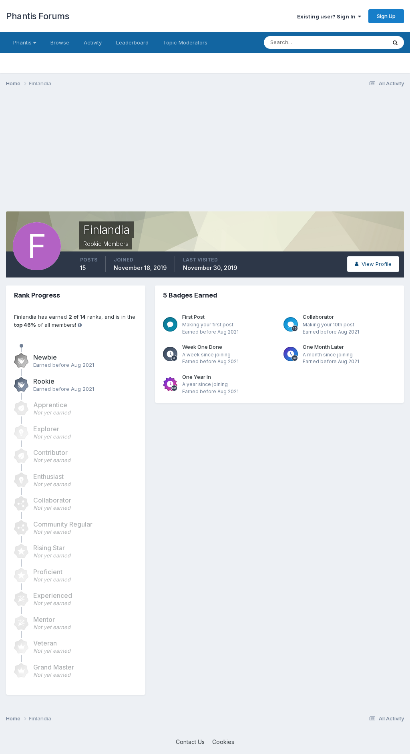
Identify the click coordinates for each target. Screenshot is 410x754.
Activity (93, 42)
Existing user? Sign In (327, 16)
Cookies (223, 741)
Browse (59, 42)
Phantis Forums (37, 16)
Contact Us (190, 741)
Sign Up (386, 16)
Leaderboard (132, 42)
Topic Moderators (185, 42)
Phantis (23, 42)
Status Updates (357, 42)
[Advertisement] (99, 155)
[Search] (395, 42)
